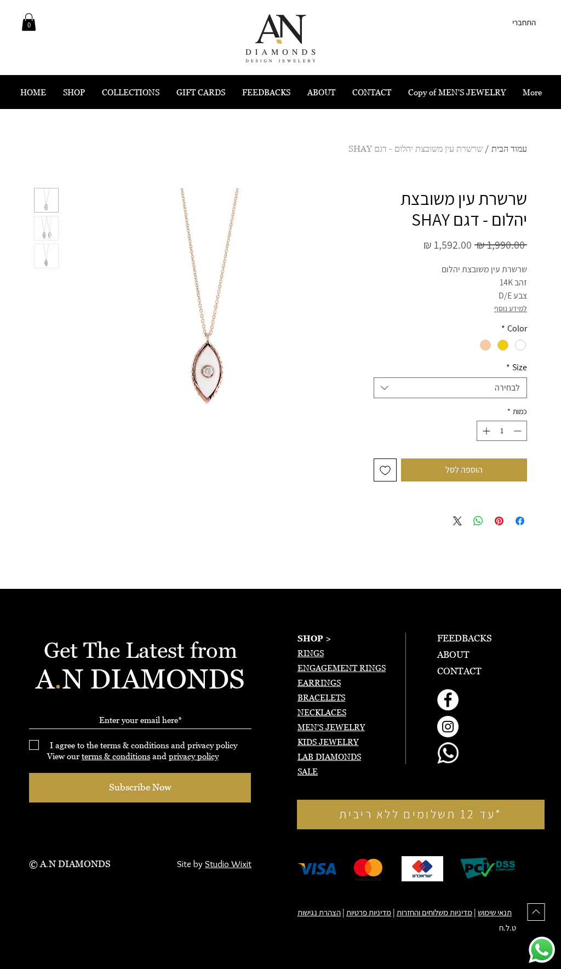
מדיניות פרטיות (368, 912)
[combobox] (450, 387)
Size (516, 367)
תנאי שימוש (495, 912)
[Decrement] (518, 430)
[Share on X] (457, 520)
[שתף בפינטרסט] (499, 520)
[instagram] (448, 726)
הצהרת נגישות (319, 912)
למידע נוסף (510, 308)
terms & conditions (116, 756)
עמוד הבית (509, 148)
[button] (28, 22)
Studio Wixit (228, 863)
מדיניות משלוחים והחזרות (434, 912)
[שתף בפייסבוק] (519, 520)
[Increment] (485, 430)
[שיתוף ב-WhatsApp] (478, 520)
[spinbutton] (502, 430)
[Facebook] (448, 699)
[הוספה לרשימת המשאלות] (385, 469)
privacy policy (194, 756)
